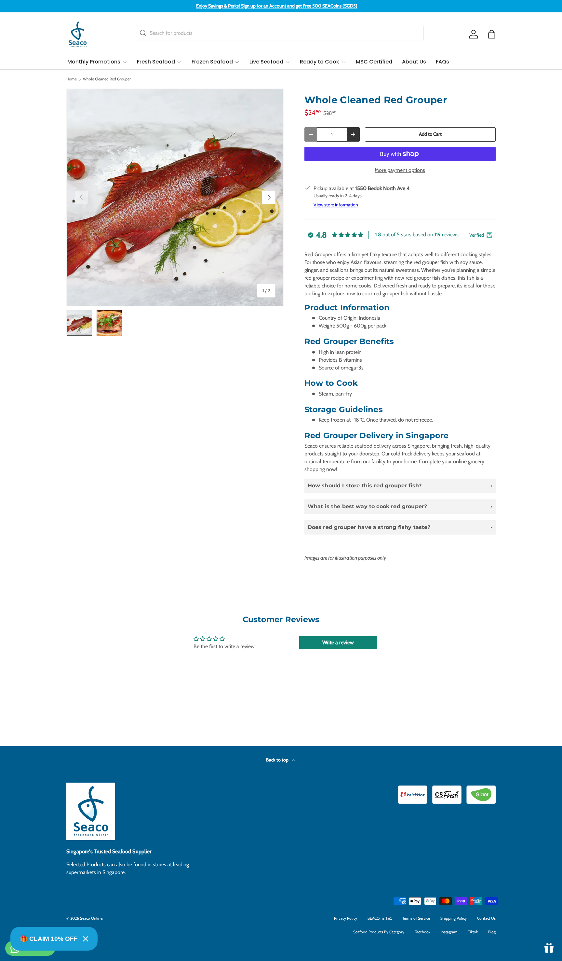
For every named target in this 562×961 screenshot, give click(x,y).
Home (71, 79)
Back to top (277, 760)
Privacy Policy (345, 918)
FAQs (442, 61)
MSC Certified (374, 61)
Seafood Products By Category (378, 931)
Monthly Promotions (93, 61)
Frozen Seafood (212, 61)
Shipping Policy (453, 918)
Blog (492, 931)
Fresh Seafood (156, 61)
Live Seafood (266, 61)
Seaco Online (91, 918)
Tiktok (473, 931)
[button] (492, 34)
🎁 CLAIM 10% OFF (49, 938)
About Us (414, 61)
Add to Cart (430, 134)
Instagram (449, 931)
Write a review (338, 642)
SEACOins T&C (380, 918)
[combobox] (277, 33)
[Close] (85, 938)
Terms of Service (416, 918)
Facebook (422, 931)
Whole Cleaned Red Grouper (107, 79)
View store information (336, 205)
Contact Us (486, 918)
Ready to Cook (319, 61)
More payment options (400, 170)
